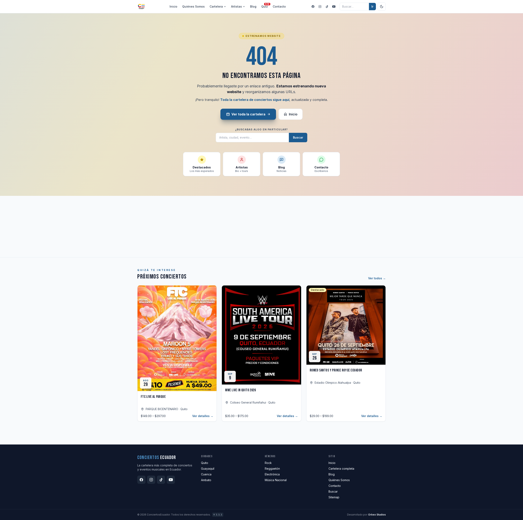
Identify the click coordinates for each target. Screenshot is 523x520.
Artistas (236, 6)
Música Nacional (276, 480)
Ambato (206, 480)
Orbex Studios (377, 514)
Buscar (298, 137)
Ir (372, 6)
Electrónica (272, 474)
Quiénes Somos (339, 480)
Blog (253, 6)
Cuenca (206, 474)
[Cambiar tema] (382, 6)
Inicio (173, 6)
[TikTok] (327, 6)
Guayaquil (207, 468)
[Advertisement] (261, 226)
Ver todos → (377, 278)
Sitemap (334, 497)
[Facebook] (313, 6)
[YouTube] (334, 6)
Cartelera (216, 6)
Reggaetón (272, 468)
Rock (268, 463)
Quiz (264, 6)
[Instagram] (320, 6)
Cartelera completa (341, 468)
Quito (204, 463)
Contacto (279, 6)
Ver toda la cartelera (248, 114)
